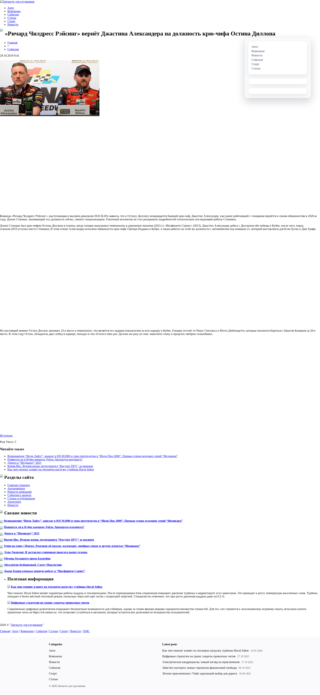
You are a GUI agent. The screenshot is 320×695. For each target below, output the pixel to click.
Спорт (11, 21)
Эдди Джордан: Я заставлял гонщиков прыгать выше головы (45, 552)
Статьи (11, 17)
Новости (12, 24)
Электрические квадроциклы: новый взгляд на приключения (200, 662)
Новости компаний (19, 491)
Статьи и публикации (21, 498)
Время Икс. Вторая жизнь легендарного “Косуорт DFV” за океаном (50, 466)
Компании (14, 11)
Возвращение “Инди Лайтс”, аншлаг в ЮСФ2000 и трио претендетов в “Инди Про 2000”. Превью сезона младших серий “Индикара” (92, 456)
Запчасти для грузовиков (26, 624)
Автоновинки (16, 488)
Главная (12, 42)
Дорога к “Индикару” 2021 (24, 462)
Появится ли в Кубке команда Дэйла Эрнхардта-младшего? (44, 459)
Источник (6, 435)
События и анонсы (19, 495)
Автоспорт (14, 501)
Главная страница (18, 485)
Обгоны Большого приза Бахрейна (27, 558)
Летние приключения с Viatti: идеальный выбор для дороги (199, 673)
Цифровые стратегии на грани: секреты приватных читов (50, 602)
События (13, 14)
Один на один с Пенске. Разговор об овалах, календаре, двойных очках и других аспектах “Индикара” (72, 545)
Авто (10, 7)
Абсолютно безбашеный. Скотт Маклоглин (33, 564)
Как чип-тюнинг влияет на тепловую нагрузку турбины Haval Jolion (50, 469)
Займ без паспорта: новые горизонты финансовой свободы (199, 667)
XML (86, 631)
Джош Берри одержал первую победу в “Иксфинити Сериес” (44, 571)
